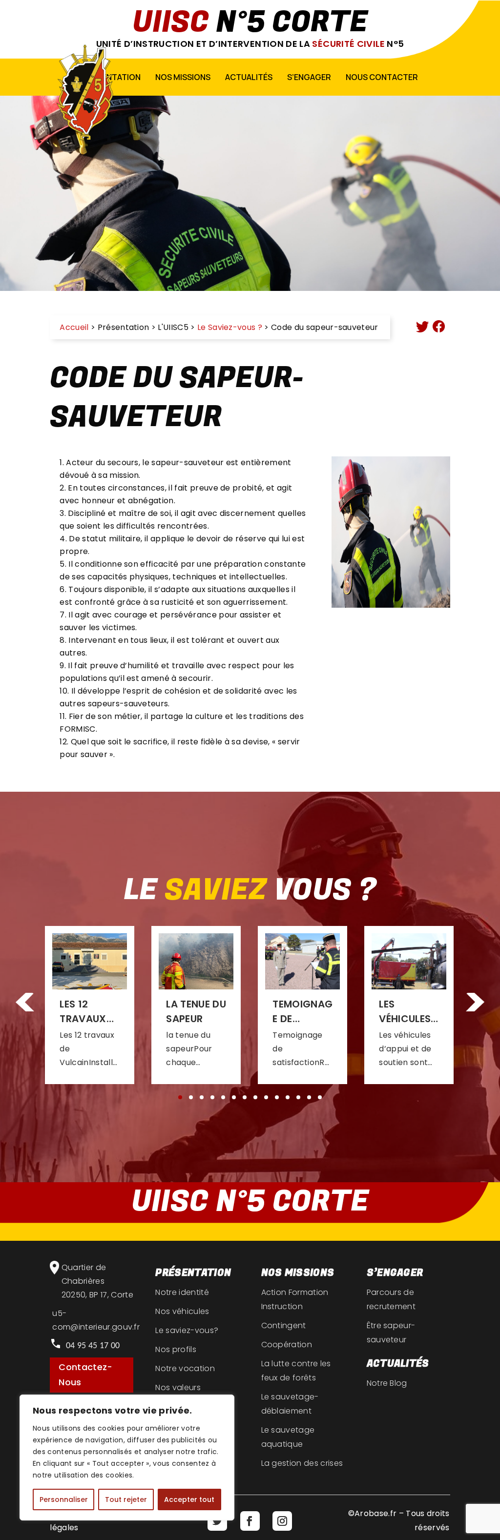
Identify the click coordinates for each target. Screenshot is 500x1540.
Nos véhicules (182, 1311)
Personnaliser (64, 1499)
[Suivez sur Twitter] (217, 1521)
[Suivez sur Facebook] (250, 1521)
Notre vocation (184, 1368)
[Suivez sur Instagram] (282, 1521)
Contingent (283, 1325)
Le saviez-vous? (186, 1330)
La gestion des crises (302, 1463)
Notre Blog (387, 1383)
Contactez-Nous (85, 1374)
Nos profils (175, 1349)
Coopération (286, 1344)
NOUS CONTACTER (382, 77)
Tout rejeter (126, 1499)
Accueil (74, 327)
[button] (475, 1003)
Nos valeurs (178, 1387)
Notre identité (181, 1292)
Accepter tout (189, 1499)
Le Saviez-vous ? (229, 327)
